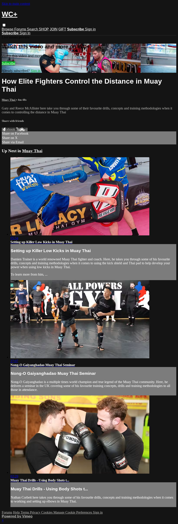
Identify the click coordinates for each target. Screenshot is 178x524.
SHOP (44, 29)
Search (33, 29)
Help (17, 512)
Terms (25, 512)
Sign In (25, 33)
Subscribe (8, 63)
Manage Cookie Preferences (73, 512)
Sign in (90, 29)
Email (24, 129)
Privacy (35, 512)
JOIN (54, 29)
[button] (4, 25)
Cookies (47, 512)
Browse (8, 29)
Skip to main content (16, 3)
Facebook (9, 129)
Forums (20, 29)
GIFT (62, 29)
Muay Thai (9, 99)
